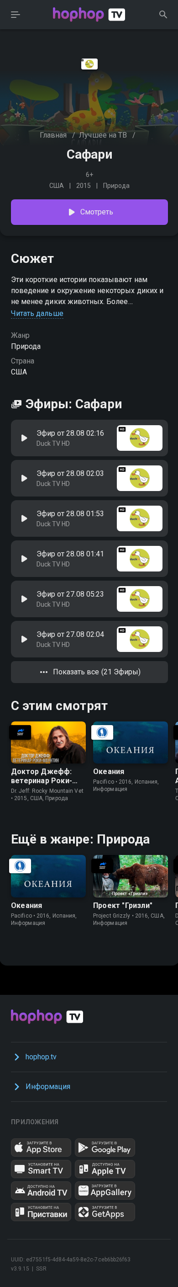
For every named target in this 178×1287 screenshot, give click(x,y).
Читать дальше (37, 313)
